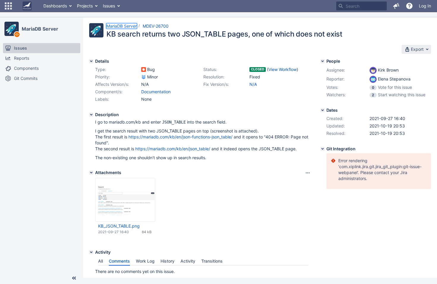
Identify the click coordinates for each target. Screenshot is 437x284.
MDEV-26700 (156, 26)
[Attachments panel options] (308, 172)
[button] (8, 6)
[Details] (91, 61)
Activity (187, 261)
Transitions (212, 261)
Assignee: (335, 69)
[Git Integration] (322, 149)
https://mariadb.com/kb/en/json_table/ (172, 148)
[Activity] (91, 252)
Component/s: (108, 91)
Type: (100, 69)
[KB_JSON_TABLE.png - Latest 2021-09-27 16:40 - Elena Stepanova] (125, 200)
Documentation (156, 91)
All (100, 261)
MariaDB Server (40, 29)
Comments (119, 261)
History (168, 261)
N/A (253, 84)
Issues (109, 5)
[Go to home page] (27, 6)
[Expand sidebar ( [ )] (74, 278)
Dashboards (55, 5)
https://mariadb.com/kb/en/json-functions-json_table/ (180, 136)
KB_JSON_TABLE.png (119, 225)
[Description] (91, 115)
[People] (322, 61)
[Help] (409, 6)
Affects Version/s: (112, 84)
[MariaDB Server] (11, 29)
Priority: (102, 76)
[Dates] (322, 110)
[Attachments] (91, 173)
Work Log (145, 261)
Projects (85, 5)
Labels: (102, 99)
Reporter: (335, 78)
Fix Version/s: (216, 84)
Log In (425, 5)
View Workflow (282, 69)
